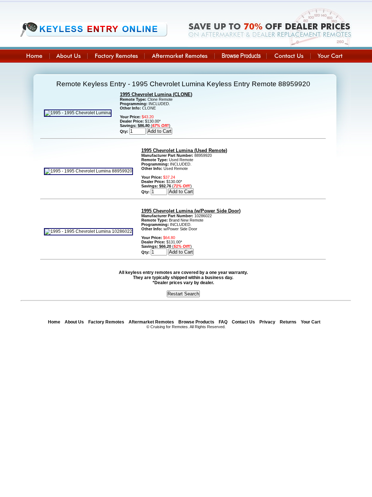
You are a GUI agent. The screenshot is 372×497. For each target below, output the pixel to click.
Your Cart (310, 322)
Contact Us (243, 322)
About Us (74, 322)
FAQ (223, 322)
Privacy (267, 322)
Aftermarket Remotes (151, 322)
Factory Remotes (106, 322)
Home (54, 322)
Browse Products (196, 322)
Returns (288, 322)
